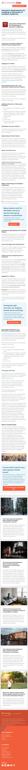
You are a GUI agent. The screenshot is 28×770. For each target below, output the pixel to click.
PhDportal (4, 750)
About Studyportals (6, 735)
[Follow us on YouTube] (8, 765)
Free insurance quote (18, 5)
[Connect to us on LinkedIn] (5, 765)
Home (3, 19)
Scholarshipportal (6, 751)
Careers (3, 738)
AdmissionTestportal (6, 754)
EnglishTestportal (6, 756)
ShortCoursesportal (6, 753)
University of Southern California (11, 19)
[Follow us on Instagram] (14, 765)
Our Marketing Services (7, 736)
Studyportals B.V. (7, 715)
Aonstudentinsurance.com (8, 333)
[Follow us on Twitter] (11, 765)
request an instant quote (7, 378)
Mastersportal (15, 203)
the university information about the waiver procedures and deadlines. (12, 80)
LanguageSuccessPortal (7, 757)
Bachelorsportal (5, 747)
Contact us (4, 739)
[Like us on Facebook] (3, 765)
